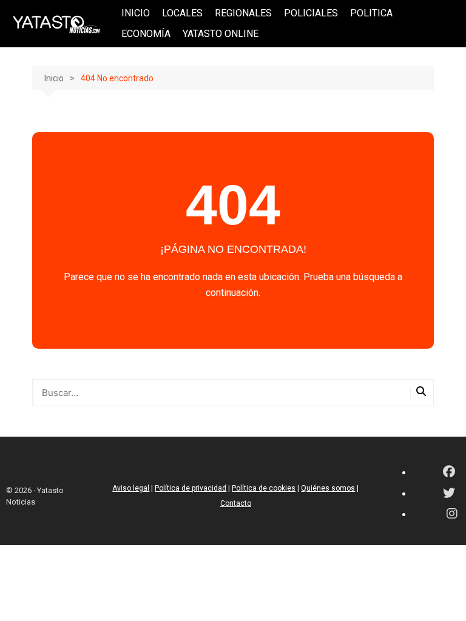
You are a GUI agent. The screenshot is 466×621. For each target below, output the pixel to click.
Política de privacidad (190, 488)
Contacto (235, 503)
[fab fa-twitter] (449, 494)
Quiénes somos (328, 488)
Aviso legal (130, 488)
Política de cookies (263, 488)
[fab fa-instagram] (452, 514)
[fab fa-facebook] (449, 472)
